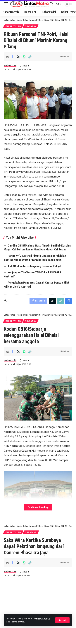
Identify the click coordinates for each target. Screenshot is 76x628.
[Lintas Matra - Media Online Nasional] (29, 4)
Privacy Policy (43, 618)
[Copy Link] (29, 57)
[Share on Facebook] (12, 57)
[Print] (68, 301)
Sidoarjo (30, 26)
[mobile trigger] (7, 4)
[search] (51, 4)
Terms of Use (17, 621)
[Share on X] (18, 57)
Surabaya (30, 532)
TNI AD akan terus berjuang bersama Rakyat (34, 266)
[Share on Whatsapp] (24, 57)
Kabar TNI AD (13, 26)
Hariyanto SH (10, 65)
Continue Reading (38, 507)
